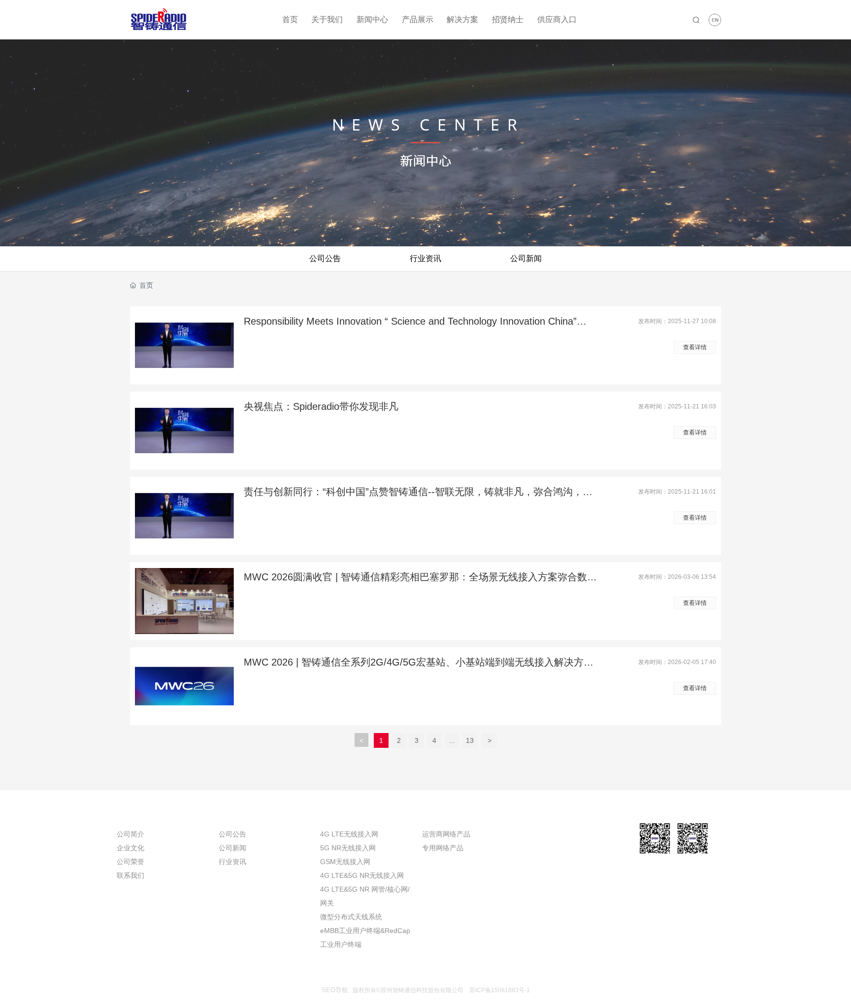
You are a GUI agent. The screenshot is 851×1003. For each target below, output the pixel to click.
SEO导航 (335, 990)
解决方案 (462, 19)
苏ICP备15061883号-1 (499, 990)
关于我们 (327, 19)
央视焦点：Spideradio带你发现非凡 (321, 406)
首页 (290, 19)
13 (470, 740)
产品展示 (417, 19)
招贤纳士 (508, 19)
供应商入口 (557, 19)
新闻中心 (372, 19)
